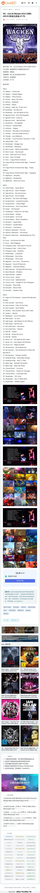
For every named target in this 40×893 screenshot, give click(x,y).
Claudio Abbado (31, 843)
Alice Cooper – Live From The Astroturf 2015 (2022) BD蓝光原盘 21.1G (10, 723)
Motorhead (12, 610)
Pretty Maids (9, 188)
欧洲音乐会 (20, 873)
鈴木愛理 (30, 879)
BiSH (30, 839)
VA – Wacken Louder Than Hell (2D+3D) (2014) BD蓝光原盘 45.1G (28, 671)
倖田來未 (19, 864)
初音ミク (30, 864)
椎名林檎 (8, 873)
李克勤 (20, 870)
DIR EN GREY (19, 846)
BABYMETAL (8, 839)
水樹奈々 (30, 873)
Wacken (20, 66)
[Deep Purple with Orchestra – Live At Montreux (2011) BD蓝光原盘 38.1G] (29, 683)
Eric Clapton (31, 845)
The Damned (16, 297)
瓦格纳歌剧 (20, 876)
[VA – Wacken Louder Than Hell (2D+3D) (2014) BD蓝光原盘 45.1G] (29, 656)
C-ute (8, 842)
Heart (21, 235)
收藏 (6, 620)
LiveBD (7, 19)
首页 (11, 9)
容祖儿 (31, 867)
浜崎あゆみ (9, 876)
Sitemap (34, 887)
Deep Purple (9, 141)
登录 (24, 3)
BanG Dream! (19, 839)
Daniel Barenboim (9, 846)
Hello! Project (19, 848)
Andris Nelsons (20, 837)
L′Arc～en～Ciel (31, 852)
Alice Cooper (9, 149)
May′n (20, 854)
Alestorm (8, 198)
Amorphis (8, 285)
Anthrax (7, 102)
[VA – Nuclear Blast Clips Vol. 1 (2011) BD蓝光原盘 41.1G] (10, 735)
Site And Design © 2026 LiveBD (12, 887)
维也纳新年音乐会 (31, 877)
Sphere (12, 214)
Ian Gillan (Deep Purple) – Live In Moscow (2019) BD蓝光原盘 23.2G (29, 723)
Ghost (15, 181)
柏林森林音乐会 (31, 870)
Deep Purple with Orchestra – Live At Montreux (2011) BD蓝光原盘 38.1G (29, 697)
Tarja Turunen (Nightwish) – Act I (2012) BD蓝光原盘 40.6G (9, 697)
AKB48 (9, 836)
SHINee (20, 857)
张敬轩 (9, 870)
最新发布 (17, 9)
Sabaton (7, 91)
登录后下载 (20, 580)
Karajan (9, 851)
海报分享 (15, 620)
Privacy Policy (26, 887)
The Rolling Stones (9, 861)
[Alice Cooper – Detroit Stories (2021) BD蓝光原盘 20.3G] (10, 656)
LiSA (20, 851)
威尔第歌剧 (20, 867)
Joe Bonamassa (31, 849)
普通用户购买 (12, 576)
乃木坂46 (8, 864)
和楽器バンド (8, 867)
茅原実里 (8, 879)
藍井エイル (20, 879)
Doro (7, 154)
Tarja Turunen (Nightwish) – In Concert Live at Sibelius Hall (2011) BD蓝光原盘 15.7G (29, 750)
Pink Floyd (9, 857)
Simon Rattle (31, 857)
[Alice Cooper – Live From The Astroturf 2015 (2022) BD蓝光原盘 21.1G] (10, 709)
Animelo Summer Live (31, 837)
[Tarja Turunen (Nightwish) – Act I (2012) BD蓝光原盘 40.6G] (10, 683)
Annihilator (8, 110)
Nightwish (8, 175)
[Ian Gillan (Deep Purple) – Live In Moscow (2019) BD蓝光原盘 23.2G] (29, 709)
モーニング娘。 (31, 861)
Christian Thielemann (20, 843)
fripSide (9, 848)
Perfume (31, 854)
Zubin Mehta (19, 861)
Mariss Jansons (9, 855)
